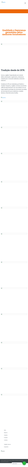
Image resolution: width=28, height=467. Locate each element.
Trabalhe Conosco (7, 444)
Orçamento (6, 446)
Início (5, 430)
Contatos (6, 440)
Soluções (6, 435)
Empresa (5, 432)
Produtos (6, 437)
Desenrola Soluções (5, 461)
